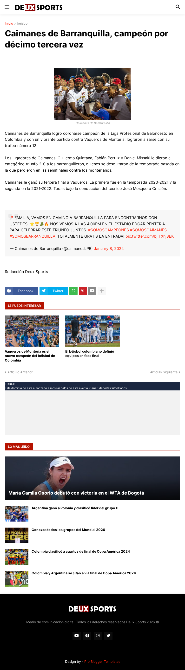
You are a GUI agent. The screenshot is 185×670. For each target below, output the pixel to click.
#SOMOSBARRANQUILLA (32, 236)
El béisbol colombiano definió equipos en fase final (89, 353)
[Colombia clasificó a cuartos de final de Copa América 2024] (16, 557)
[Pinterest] (83, 291)
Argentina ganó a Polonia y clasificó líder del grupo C (75, 508)
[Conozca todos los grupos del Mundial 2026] (16, 535)
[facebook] (87, 636)
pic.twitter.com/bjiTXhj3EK (150, 236)
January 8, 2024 (109, 248)
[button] (6, 7)
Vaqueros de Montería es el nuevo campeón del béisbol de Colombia (30, 355)
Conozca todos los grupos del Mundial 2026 (68, 530)
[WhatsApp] (73, 291)
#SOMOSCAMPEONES (108, 230)
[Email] (92, 291)
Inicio (9, 23)
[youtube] (77, 636)
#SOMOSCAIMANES (148, 230)
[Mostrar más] (102, 291)
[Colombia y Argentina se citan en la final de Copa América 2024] (16, 579)
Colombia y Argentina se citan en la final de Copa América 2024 (84, 573)
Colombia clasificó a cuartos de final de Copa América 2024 (81, 551)
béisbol (22, 23)
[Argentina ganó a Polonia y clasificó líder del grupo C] (16, 514)
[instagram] (98, 636)
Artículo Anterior (20, 372)
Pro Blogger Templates (102, 661)
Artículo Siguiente (164, 372)
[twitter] (108, 636)
